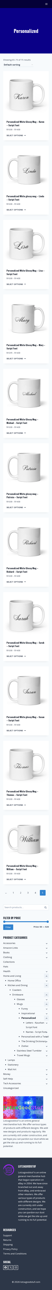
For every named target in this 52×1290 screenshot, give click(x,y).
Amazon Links (10, 947)
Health (6, 971)
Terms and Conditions (15, 1253)
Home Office (14, 980)
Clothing (7, 957)
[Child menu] (46, 943)
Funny (24, 1008)
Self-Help (8, 1078)
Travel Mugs (23, 1055)
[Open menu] (46, 4)
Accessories (9, 943)
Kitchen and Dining (18, 985)
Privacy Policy (10, 1249)
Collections (9, 961)
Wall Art (12, 1069)
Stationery (13, 1064)
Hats (5, 966)
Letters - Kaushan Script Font (35, 1025)
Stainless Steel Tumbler (29, 1050)
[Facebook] (5, 1267)
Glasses (21, 999)
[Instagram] (16, 1267)
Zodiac (25, 1045)
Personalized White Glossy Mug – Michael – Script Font (22, 421)
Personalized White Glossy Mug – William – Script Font (22, 867)
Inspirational (28, 1013)
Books (6, 952)
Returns (7, 1239)
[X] (10, 1267)
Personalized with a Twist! (35, 1036)
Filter (8, 927)
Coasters (16, 989)
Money (6, 1074)
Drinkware (17, 994)
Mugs (20, 1003)
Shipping (8, 1244)
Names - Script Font (36, 1031)
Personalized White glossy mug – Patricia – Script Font (22, 495)
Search (46, 907)
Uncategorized (11, 1088)
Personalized (28, 1018)
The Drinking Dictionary (33, 1041)
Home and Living (12, 975)
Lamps (11, 1059)
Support (7, 1235)
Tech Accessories (12, 1083)
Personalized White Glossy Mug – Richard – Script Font (22, 570)
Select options (15, 135)
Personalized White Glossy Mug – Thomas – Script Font (22, 793)
